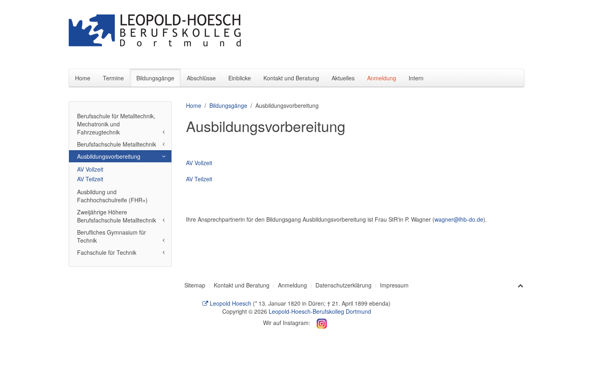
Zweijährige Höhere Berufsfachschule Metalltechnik (116, 216)
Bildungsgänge (155, 78)
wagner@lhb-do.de (458, 219)
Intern (416, 78)
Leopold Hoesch (229, 303)
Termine (113, 78)
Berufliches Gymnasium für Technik (111, 236)
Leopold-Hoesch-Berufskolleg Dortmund (320, 311)
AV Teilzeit (199, 179)
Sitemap (194, 285)
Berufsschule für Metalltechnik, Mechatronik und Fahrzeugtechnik (116, 124)
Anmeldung (381, 78)
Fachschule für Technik (106, 252)
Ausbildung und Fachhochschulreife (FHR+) (112, 196)
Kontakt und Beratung (291, 78)
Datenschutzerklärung (343, 285)
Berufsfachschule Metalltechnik (116, 144)
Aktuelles (343, 78)
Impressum (394, 285)
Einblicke (239, 78)
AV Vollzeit (199, 163)
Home (82, 78)
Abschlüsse (201, 78)
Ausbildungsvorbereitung (108, 156)
